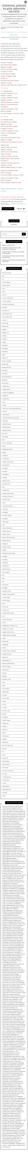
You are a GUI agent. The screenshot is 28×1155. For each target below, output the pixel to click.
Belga (4, 342)
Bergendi (5, 345)
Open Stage (5, 698)
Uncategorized (6, 777)
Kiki (3, 581)
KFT (3, 575)
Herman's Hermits (7, 496)
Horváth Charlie (6, 515)
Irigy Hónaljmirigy (7, 528)
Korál (3, 603)
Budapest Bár (6, 389)
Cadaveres (5, 395)
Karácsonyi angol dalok (8, 553)
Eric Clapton (5, 458)
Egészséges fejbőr (7, 449)
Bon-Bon (4, 373)
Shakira (4, 739)
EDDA (4, 446)
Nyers (4, 685)
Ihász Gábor (5, 521)
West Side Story (6, 789)
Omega (4, 695)
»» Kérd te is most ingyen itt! (18, 203)
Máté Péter (5, 641)
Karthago (5, 559)
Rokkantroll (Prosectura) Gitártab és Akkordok (13, 260)
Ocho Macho (6, 688)
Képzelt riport (6, 569)
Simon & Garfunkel (7, 745)
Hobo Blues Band (7, 506)
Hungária (4, 518)
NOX (3, 682)
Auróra (4, 320)
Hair (3, 487)
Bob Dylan (5, 364)
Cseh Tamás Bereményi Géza (10, 418)
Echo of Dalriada (7, 443)
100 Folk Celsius (6, 273)
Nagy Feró (5, 657)
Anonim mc (5, 310)
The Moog (5, 767)
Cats (3, 402)
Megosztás (14, 224)
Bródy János (5, 386)
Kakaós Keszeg (6, 547)
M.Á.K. (4, 622)
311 (3, 279)
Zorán (4, 796)
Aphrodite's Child (7, 317)
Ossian (4, 701)
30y (3, 276)
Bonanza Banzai (6, 376)
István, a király (6, 534)
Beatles (4, 336)
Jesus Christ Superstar (8, 537)
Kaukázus (5, 562)
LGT (3, 616)
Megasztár (5, 644)
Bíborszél (5, 351)
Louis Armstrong (7, 619)
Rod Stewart (5, 736)
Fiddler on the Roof (7, 462)
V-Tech (4, 783)
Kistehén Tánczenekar (8, 594)
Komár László (6, 597)
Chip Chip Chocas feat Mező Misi (11, 408)
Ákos (3, 288)
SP (3, 751)
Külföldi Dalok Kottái (8, 613)
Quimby (4, 726)
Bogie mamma (6, 367)
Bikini (3, 354)
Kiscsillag (4, 588)
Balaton (4, 329)
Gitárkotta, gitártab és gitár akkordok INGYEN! (14, 8)
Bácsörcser (5, 326)
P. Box (4, 704)
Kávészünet (5, 566)
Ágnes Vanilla (6, 285)
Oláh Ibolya (14, 35)
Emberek (5, 455)
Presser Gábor (6, 720)
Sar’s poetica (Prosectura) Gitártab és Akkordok (13, 256)
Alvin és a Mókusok (7, 298)
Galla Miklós (5, 474)
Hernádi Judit (6, 499)
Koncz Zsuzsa (6, 600)
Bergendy (5, 348)
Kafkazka (4, 544)
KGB (3, 578)
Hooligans (5, 512)
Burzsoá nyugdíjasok (8, 392)
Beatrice (4, 339)
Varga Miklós (5, 786)
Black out (5, 358)
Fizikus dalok (5, 465)
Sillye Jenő (5, 742)
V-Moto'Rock (6, 780)
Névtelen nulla (6, 679)
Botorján (4, 380)
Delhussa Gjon (6, 427)
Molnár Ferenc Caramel (9, 651)
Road (3, 733)
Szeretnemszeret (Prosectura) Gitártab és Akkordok (11, 248)
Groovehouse (6, 484)
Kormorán (5, 607)
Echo (3, 440)
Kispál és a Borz (6, 591)
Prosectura (5, 723)
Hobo (4, 503)
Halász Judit (5, 490)
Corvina (4, 411)
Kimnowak (5, 584)
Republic (4, 729)
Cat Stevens (5, 399)
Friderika (4, 471)
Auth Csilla (5, 323)
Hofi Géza (5, 509)
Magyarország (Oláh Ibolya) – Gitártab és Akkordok (14, 38)
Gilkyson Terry (6, 481)
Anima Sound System (8, 304)
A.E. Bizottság (6, 282)
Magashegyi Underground (9, 625)
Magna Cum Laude (7, 629)
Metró (4, 647)
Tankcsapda (5, 761)
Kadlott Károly (6, 540)
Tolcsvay (4, 774)
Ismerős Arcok (6, 531)
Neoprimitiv (5, 670)
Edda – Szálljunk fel (8, 245)
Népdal (4, 676)
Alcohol (4, 295)
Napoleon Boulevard (8, 663)
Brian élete (5, 383)
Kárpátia (4, 556)
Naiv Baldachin (6, 660)
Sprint (4, 755)
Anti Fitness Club (7, 313)
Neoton (4, 673)
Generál (4, 477)
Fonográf (4, 468)
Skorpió (4, 748)
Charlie (4, 405)
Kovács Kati (5, 610)
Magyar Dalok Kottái (8, 632)
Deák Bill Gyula (6, 424)
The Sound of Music (7, 770)
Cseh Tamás (5, 414)
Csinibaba (5, 421)
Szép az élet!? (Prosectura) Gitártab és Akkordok (13, 252)
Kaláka (4, 550)
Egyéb (4, 452)
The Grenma (5, 764)
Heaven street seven (8, 493)
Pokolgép (5, 717)
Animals (4, 307)
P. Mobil (4, 707)
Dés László (5, 436)
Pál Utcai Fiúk (6, 711)
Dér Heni (4, 433)
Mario (3, 638)
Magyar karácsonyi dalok (9, 635)
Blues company (6, 361)
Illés (3, 525)
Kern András (5, 572)
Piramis (4, 714)
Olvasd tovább (8, 208)
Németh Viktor (6, 666)
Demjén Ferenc (6, 430)
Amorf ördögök (6, 301)
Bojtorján (4, 370)
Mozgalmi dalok (6, 654)
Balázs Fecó (5, 332)
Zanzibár (4, 792)
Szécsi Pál (5, 758)
